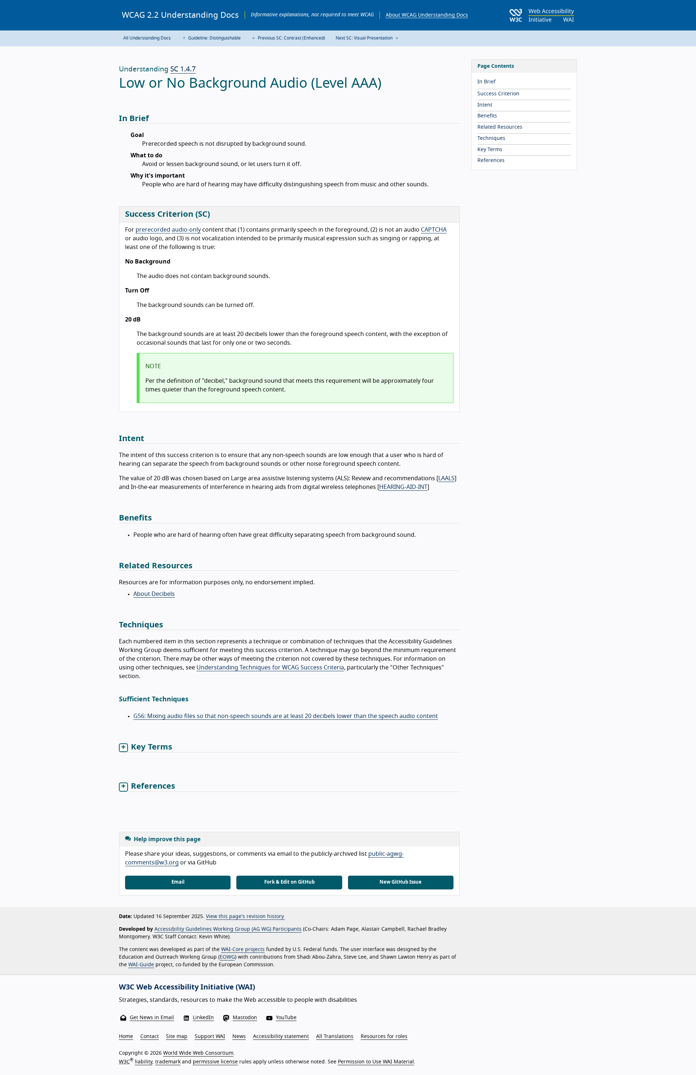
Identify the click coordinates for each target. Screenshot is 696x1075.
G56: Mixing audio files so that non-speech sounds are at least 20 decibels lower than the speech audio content (285, 716)
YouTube (286, 1017)
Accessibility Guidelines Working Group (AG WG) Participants (228, 929)
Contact (149, 1036)
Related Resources (499, 127)
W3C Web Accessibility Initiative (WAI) (187, 987)
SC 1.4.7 (183, 69)
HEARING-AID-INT (403, 487)
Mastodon (245, 1017)
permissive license (215, 1061)
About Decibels (154, 594)
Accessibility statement (281, 1036)
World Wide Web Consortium (198, 1053)
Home (126, 1036)
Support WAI (210, 1036)
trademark (168, 1061)
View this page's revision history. (245, 916)
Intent (484, 105)
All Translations (334, 1036)
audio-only (186, 230)
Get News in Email (152, 1017)
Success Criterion (498, 93)
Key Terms (489, 149)
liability (143, 1061)
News (239, 1036)
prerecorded (153, 230)
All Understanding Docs (147, 38)
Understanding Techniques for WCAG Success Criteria (270, 668)
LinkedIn (203, 1017)
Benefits (487, 116)
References (491, 160)
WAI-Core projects (243, 949)
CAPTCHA (434, 230)
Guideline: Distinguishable (214, 38)
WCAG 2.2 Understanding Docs (180, 15)
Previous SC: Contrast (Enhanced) (291, 38)
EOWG (227, 957)
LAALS (446, 478)
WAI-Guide (141, 964)
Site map (176, 1036)
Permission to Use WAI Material (376, 1061)
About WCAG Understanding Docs (427, 15)
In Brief (486, 81)
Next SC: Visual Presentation (365, 38)
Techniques (491, 138)
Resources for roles (384, 1036)
